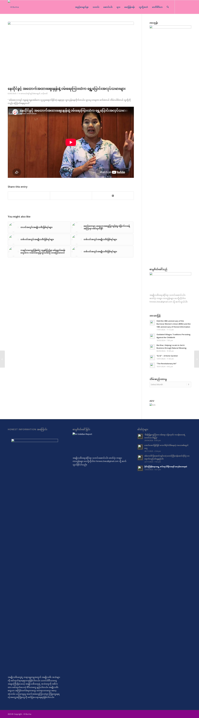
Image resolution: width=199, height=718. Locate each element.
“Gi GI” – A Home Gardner (167, 356)
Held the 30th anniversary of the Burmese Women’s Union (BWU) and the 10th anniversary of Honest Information (174, 324)
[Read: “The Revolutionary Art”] (152, 365)
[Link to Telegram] (179, 7)
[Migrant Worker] (71, 53)
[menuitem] (82, 7)
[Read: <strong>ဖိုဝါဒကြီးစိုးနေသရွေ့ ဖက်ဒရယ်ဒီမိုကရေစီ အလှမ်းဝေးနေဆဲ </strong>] (140, 468)
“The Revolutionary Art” (166, 363)
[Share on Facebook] (29, 196)
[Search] (168, 7)
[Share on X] (113, 195)
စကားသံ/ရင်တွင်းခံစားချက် (30, 93)
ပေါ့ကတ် (44, 93)
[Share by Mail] (71, 196)
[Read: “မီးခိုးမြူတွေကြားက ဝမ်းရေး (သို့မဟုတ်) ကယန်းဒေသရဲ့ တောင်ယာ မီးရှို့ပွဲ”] (140, 436)
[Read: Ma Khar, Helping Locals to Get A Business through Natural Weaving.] (152, 347)
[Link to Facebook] (189, 7)
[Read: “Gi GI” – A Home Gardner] (152, 357)
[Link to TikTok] (184, 7)
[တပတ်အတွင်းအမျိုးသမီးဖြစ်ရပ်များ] (196, 359)
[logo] (13, 7)
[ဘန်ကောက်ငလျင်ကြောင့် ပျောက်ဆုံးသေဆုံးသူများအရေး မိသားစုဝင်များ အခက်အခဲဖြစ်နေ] (2, 359)
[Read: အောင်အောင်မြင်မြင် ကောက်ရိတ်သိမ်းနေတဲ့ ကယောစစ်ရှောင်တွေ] (140, 447)
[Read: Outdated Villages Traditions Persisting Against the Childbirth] (152, 336)
